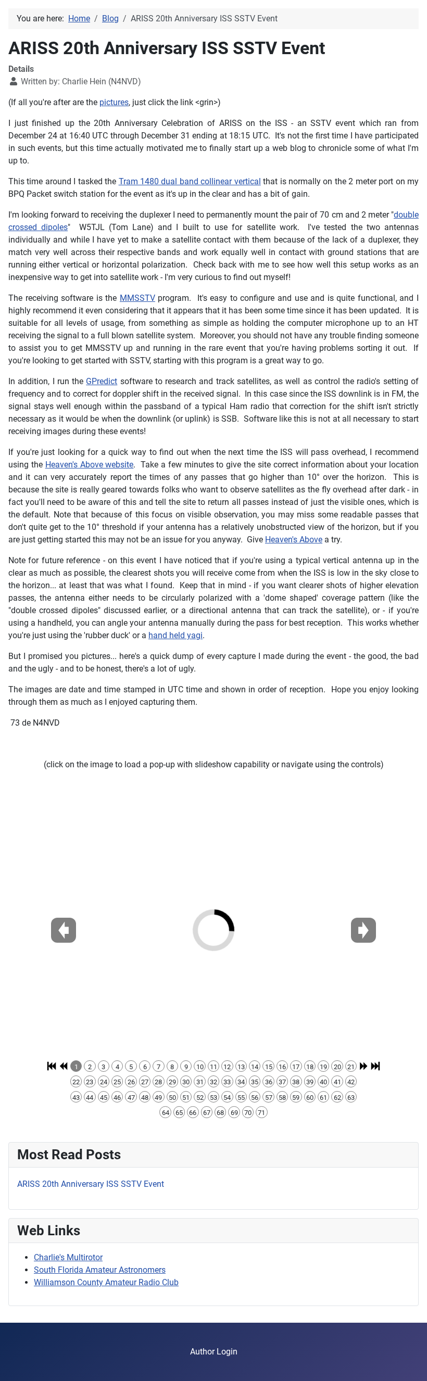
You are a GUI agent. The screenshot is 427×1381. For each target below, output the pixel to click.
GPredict (101, 381)
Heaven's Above (293, 539)
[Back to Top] (409, 1362)
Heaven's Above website (89, 465)
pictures (114, 102)
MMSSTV (137, 298)
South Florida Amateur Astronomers (100, 1270)
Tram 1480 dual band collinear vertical (190, 181)
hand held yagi (175, 635)
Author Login (213, 1352)
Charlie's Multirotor (68, 1257)
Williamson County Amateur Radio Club (106, 1282)
